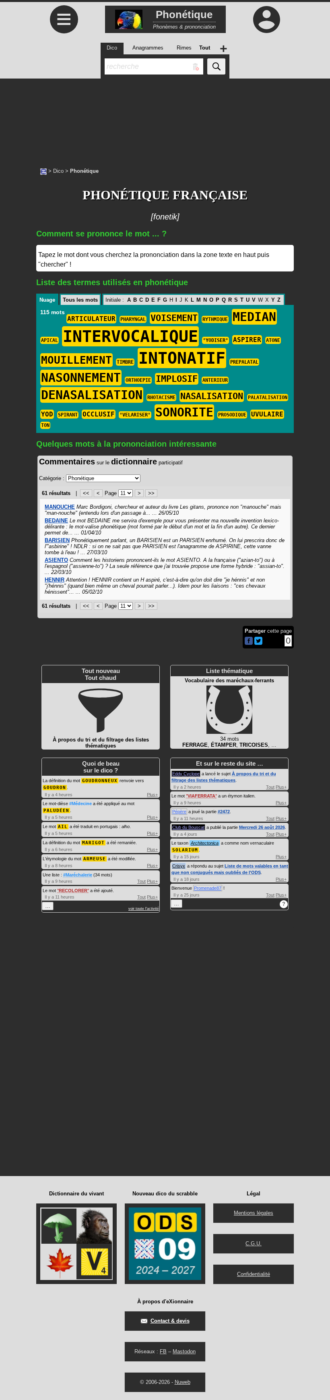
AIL (63, 826)
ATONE (273, 340)
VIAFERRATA (201, 795)
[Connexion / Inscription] (266, 19)
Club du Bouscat (188, 827)
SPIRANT (68, 415)
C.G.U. (253, 1244)
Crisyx (178, 866)
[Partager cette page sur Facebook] (249, 641)
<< (86, 493)
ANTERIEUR (215, 380)
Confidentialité (253, 1274)
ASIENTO (56, 560)
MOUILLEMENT (76, 360)
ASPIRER (247, 340)
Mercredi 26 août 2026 (262, 827)
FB (163, 1351)
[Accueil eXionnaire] (43, 171)
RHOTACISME (161, 397)
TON (45, 425)
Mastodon (184, 1351)
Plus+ (152, 794)
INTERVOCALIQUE (130, 336)
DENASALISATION (91, 395)
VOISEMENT (174, 318)
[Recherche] (216, 66)
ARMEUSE (94, 859)
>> (151, 493)
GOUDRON (54, 787)
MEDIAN (254, 317)
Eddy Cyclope (186, 773)
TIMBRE (125, 362)
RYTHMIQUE (215, 319)
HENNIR (54, 580)
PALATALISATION (267, 397)
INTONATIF (181, 358)
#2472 (224, 811)
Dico (58, 171)
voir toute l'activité (143, 909)
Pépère (179, 811)
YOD (47, 414)
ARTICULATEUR (91, 319)
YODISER (215, 340)
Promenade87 (207, 888)
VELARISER (135, 415)
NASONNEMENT (81, 378)
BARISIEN (57, 540)
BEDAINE (56, 521)
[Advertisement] (165, 119)
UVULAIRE (267, 414)
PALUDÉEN (56, 810)
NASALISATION (211, 396)
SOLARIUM (185, 850)
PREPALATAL (244, 362)
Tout (141, 881)
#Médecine (80, 803)
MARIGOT (93, 842)
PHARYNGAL (133, 319)
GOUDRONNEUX (100, 780)
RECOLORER (73, 890)
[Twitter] (258, 643)
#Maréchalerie (77, 874)
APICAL (49, 340)
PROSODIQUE (232, 415)
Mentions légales (253, 1213)
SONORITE (184, 412)
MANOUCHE (60, 507)
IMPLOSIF (177, 379)
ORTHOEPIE (138, 380)
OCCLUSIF (98, 414)
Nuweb (182, 1382)
